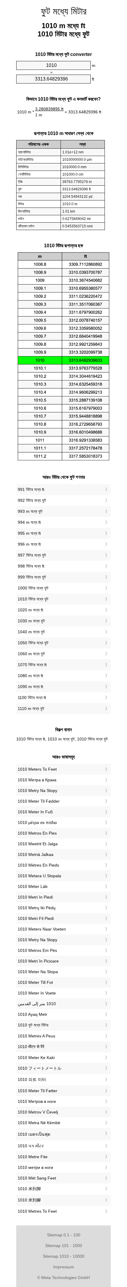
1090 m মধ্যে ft (30, 686)
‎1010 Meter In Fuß (35, 811)
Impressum (63, 1266)
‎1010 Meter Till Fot (35, 982)
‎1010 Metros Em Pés (37, 950)
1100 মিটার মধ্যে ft (32, 697)
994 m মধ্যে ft (29, 522)
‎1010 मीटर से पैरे (31, 1046)
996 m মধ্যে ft (29, 544)
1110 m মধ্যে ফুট (31, 708)
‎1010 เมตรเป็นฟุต (34, 1134)
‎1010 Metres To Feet (37, 1211)
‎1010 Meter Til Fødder (39, 801)
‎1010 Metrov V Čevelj (38, 1112)
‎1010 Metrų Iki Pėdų (37, 907)
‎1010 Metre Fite (33, 1156)
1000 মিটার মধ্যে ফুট (33, 588)
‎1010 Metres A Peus (36, 1036)
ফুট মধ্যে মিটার (64, 11)
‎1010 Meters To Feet (37, 769)
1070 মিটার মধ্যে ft (32, 664)
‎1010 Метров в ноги (37, 1101)
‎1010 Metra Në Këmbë (39, 1122)
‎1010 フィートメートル (39, 1068)
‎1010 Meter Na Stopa (38, 971)
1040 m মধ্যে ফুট (31, 631)
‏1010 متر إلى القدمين (37, 1003)
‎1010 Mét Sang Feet (37, 1178)
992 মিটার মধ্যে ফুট (32, 500)
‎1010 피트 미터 (32, 1079)
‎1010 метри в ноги (35, 1167)
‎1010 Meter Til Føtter (37, 1090)
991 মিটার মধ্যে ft (31, 489)
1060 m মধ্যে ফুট (31, 653)
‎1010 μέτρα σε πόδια (37, 822)
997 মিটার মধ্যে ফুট (32, 555)
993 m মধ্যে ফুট (30, 511)
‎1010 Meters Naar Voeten (42, 929)
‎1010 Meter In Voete (37, 993)
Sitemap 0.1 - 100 (63, 1235)
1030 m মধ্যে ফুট (31, 620)
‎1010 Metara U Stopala (39, 875)
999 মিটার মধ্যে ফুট (32, 577)
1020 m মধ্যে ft (30, 610)
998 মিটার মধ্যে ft (31, 566)
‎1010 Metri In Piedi (35, 897)
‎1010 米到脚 (29, 1188)
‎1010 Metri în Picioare (38, 961)
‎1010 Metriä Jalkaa (35, 854)
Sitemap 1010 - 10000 (63, 1256)
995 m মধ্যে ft (29, 533)
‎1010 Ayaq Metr (32, 1014)
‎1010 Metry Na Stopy (37, 790)
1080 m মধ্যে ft (30, 675)
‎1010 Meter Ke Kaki (36, 1057)
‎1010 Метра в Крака (37, 779)
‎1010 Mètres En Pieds (38, 865)
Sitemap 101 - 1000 (63, 1245)
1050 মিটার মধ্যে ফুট (33, 642)
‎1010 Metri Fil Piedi (36, 918)
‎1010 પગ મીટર (31, 1145)
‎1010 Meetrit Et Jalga (38, 843)
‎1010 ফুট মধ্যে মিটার (33, 1025)
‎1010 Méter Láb (33, 886)
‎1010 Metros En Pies (37, 833)
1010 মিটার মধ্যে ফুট (33, 599)
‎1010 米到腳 (29, 1200)
